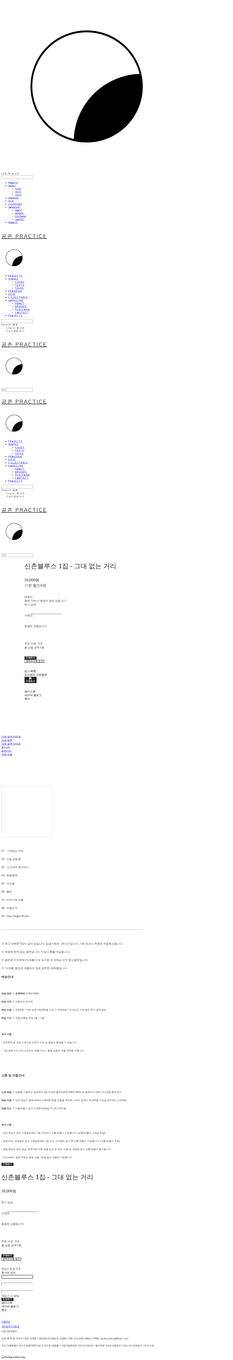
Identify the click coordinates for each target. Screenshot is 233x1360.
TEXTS (18, 191)
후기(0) (5, 747)
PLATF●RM (20, 216)
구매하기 (7, 1164)
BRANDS (19, 213)
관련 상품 (6, 754)
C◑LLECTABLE (15, 204)
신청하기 (7, 1299)
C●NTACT (19, 219)
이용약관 (5, 1322)
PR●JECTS (13, 182)
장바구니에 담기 (11, 1259)
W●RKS (12, 185)
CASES (18, 188)
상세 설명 (6, 740)
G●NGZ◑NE (14, 207)
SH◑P (11, 200)
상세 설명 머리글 (11, 736)
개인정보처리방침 (10, 1326)
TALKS (18, 194)
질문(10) (6, 751)
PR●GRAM (13, 197)
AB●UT (18, 210)
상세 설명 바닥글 (11, 743)
